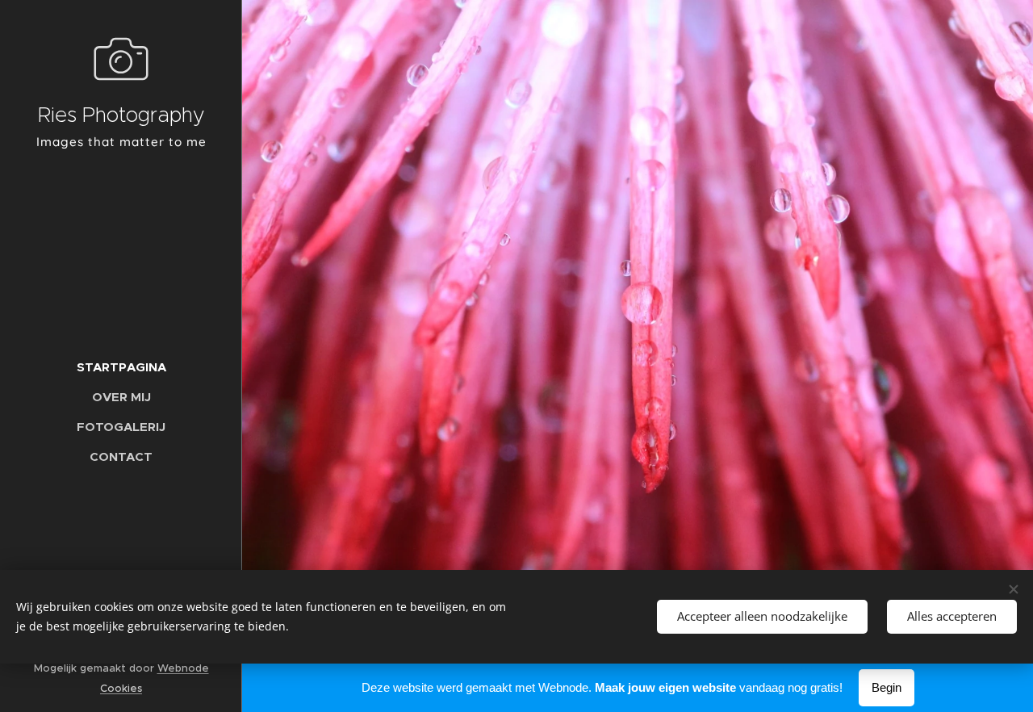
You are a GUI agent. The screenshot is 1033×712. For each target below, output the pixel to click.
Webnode (183, 668)
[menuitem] (121, 367)
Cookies (121, 688)
